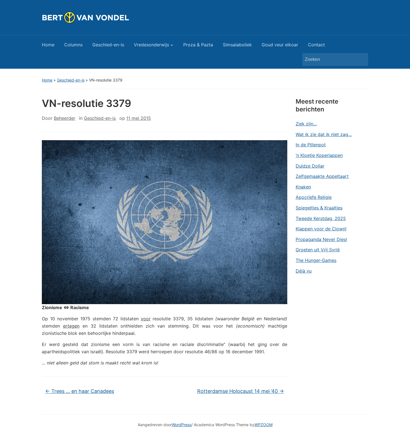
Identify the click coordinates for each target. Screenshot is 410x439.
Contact (316, 44)
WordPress (181, 424)
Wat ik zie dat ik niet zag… (324, 134)
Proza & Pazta (198, 44)
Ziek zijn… (306, 124)
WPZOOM (263, 424)
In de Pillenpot (311, 144)
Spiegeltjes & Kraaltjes (319, 208)
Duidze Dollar (310, 166)
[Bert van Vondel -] (99, 17)
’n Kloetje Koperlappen (319, 155)
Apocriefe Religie (314, 197)
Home (48, 44)
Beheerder (64, 118)
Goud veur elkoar (280, 44)
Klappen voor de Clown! (321, 229)
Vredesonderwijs (151, 44)
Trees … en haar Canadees (79, 391)
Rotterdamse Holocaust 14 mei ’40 (240, 391)
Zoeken (361, 59)
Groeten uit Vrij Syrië (318, 249)
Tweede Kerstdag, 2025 (321, 218)
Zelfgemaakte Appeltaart (322, 176)
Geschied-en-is (108, 44)
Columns (73, 44)
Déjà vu (304, 271)
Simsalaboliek (237, 44)
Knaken (303, 187)
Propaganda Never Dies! (321, 239)
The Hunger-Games (316, 260)
